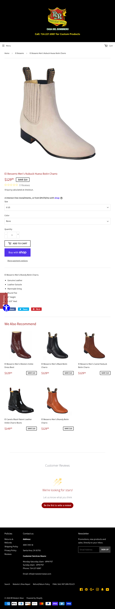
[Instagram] (97, 590)
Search (7, 584)
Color (6, 215)
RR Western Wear (17, 598)
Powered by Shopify (34, 598)
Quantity (8, 229)
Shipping (8, 189)
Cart (111, 45)
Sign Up (105, 550)
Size (6, 201)
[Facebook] (81, 590)
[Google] (92, 590)
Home (6, 53)
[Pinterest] (86, 590)
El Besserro (19, 53)
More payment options (17, 260)
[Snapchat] (102, 590)
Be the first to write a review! (57, 505)
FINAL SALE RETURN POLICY (64, 584)
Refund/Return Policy (41, 584)
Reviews (8, 554)
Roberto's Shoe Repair (21, 584)
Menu (8, 45)
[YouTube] (107, 590)
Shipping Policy (11, 546)
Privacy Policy (10, 550)
